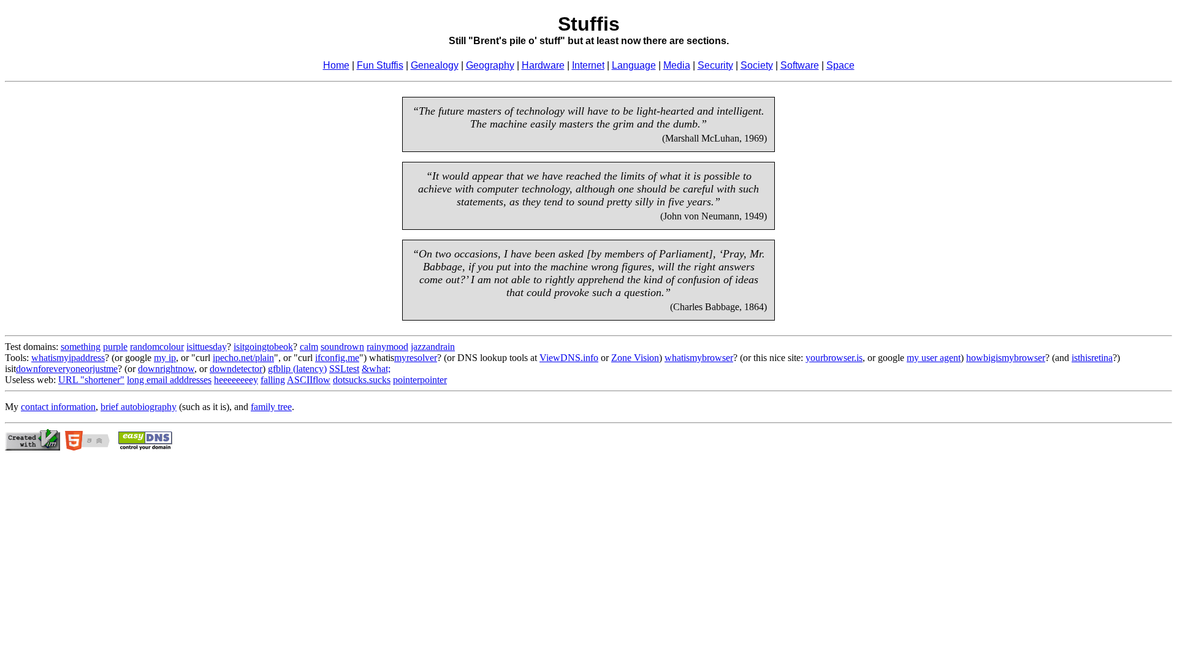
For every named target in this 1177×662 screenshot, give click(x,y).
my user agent (934, 357)
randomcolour (157, 346)
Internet (588, 65)
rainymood (387, 346)
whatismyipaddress (68, 357)
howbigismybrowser (1005, 357)
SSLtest (344, 368)
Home (336, 65)
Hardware (543, 65)
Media (676, 65)
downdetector (236, 368)
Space (840, 65)
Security (715, 65)
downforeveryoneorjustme (67, 368)
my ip (165, 357)
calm (309, 346)
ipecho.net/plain (243, 357)
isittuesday (206, 346)
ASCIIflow (308, 380)
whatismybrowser (699, 357)
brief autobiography (139, 406)
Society (757, 65)
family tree (271, 406)
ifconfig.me (337, 357)
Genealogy (435, 65)
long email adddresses (169, 380)
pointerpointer (420, 380)
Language (634, 65)
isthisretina (1092, 357)
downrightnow (166, 368)
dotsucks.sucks (361, 380)
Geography (490, 65)
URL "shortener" (91, 380)
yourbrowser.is (834, 357)
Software (799, 65)
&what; (376, 368)
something (81, 346)
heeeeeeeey (236, 380)
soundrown (342, 346)
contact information (58, 406)
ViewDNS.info (568, 357)
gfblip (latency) (297, 368)
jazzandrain (433, 346)
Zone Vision (635, 357)
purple (115, 346)
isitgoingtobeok (263, 346)
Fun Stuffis (380, 65)
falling (273, 380)
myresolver (415, 357)
